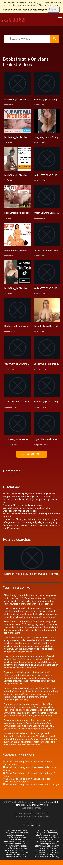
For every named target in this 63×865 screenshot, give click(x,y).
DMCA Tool (42, 804)
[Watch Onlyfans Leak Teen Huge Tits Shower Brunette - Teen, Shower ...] (17, 434)
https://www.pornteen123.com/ (47, 841)
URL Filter (31, 804)
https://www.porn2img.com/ (47, 850)
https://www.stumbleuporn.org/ (46, 857)
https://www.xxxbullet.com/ (16, 848)
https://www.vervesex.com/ (16, 846)
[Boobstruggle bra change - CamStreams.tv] (17, 321)
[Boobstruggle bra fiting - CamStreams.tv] (47, 94)
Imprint (32, 802)
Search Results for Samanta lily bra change (25, 401)
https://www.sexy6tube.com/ (47, 833)
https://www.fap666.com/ (16, 839)
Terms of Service (44, 802)
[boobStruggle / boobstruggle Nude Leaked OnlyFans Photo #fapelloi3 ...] (17, 132)
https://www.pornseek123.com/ (46, 837)
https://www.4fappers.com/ (16, 831)
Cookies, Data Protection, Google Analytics (25, 9)
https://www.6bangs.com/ (16, 835)
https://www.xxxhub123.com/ (16, 850)
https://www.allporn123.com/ (46, 844)
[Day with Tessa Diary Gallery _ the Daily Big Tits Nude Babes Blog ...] (47, 321)
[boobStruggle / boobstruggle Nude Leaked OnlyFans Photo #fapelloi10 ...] (17, 283)
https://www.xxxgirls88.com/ (47, 831)
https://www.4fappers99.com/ (16, 833)
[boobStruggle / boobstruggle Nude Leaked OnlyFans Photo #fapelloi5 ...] (17, 245)
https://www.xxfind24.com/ (16, 855)
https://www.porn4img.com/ (47, 855)
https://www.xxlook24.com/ (16, 857)
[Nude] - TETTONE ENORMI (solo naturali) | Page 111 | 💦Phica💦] (47, 169)
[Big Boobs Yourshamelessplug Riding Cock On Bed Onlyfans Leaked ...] (47, 434)
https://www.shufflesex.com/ (16, 844)
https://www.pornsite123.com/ (16, 841)
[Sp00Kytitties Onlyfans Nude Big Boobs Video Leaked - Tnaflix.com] (17, 358)
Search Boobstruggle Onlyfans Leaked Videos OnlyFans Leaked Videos (27, 780)
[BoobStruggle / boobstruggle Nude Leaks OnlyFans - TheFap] (17, 94)
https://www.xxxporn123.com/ (16, 852)
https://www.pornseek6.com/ (46, 839)
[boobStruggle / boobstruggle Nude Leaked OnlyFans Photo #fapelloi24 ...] (17, 169)
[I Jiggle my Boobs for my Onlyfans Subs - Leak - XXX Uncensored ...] (47, 132)
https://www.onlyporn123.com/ (47, 846)
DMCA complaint (11, 528)
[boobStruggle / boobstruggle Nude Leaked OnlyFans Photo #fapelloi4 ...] (17, 207)
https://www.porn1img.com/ (47, 848)
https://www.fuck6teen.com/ (47, 835)
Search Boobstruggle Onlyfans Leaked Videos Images (32, 784)
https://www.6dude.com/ (16, 837)
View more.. (31, 454)
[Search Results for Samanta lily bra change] (17, 396)
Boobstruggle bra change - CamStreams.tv (25, 326)
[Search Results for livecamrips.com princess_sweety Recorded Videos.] (47, 245)
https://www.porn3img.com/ (47, 852)
